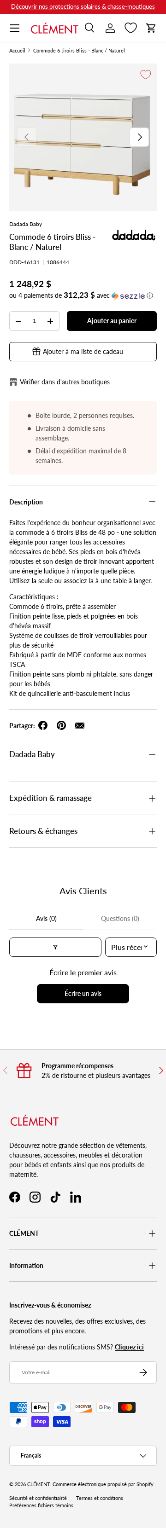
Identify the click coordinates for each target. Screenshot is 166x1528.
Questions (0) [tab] (120, 918)
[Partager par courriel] (80, 725)
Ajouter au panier (111, 320)
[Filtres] (55, 947)
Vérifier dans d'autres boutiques (65, 382)
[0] (130, 28)
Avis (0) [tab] (46, 918)
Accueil (17, 50)
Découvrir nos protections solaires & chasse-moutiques (83, 6)
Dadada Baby (25, 223)
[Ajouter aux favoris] (146, 75)
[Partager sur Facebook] (43, 725)
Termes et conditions (99, 1498)
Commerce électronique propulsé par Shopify (103, 1484)
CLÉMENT (38, 1484)
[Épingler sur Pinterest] (61, 725)
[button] (151, 28)
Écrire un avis (83, 993)
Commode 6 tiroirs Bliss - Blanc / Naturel (79, 50)
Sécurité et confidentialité (38, 1498)
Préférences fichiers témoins (41, 1505)
